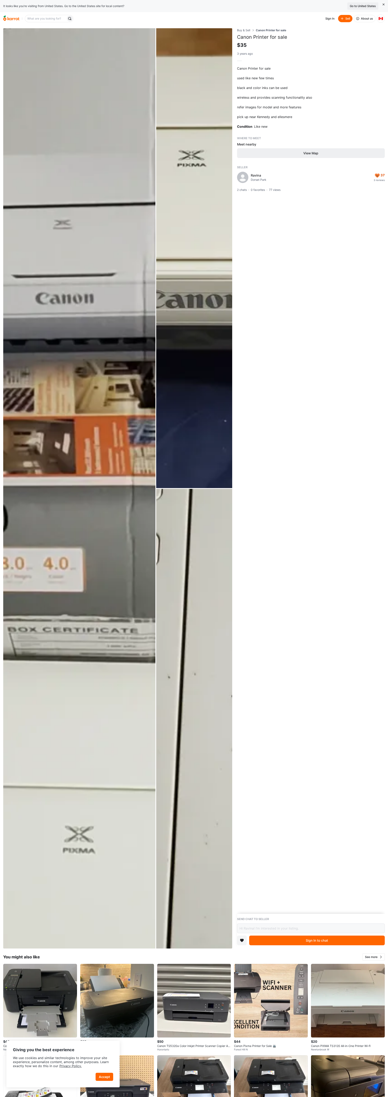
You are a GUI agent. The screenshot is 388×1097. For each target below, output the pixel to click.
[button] (374, 957)
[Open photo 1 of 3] (79, 488)
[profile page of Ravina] (242, 177)
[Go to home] (11, 19)
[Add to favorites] (242, 940)
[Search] (70, 18)
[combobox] (46, 18)
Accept (104, 1077)
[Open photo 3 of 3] (194, 719)
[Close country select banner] (383, 4)
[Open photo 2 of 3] (194, 258)
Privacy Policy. (70, 1066)
